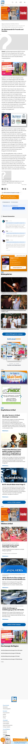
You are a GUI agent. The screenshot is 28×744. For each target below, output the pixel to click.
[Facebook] (2, 188)
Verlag (4, 718)
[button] (2, 397)
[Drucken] (25, 188)
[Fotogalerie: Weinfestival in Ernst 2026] (14, 320)
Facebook (5, 731)
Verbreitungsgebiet (6, 709)
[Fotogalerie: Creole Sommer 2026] (14, 284)
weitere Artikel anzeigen (14, 503)
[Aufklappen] (26, 738)
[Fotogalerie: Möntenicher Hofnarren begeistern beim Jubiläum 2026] (14, 302)
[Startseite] (6, 2)
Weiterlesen (5, 431)
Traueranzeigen (6, 724)
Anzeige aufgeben (6, 727)
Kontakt (4, 715)
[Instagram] (5, 188)
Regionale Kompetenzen (7, 726)
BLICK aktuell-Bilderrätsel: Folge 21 (13, 485)
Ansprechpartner (6, 713)
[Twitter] (7, 188)
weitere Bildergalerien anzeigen (14, 334)
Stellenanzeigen (6, 722)
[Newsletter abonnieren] (20, 2)
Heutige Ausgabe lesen (17, 267)
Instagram (5, 733)
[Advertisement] (14, 678)
